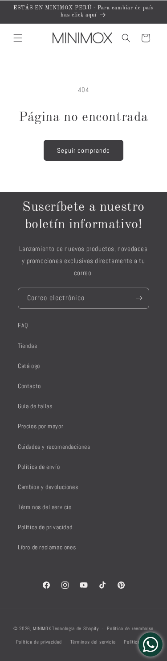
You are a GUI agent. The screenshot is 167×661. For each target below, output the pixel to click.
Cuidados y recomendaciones (54, 447)
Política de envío (39, 467)
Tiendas (27, 346)
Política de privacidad (45, 527)
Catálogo (29, 366)
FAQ (23, 325)
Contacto (29, 386)
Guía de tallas (35, 406)
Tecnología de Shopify (75, 628)
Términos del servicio (45, 507)
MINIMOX (42, 628)
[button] (18, 38)
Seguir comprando (83, 150)
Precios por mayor (40, 426)
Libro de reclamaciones (47, 547)
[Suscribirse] (139, 298)
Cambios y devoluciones (48, 487)
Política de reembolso (130, 628)
